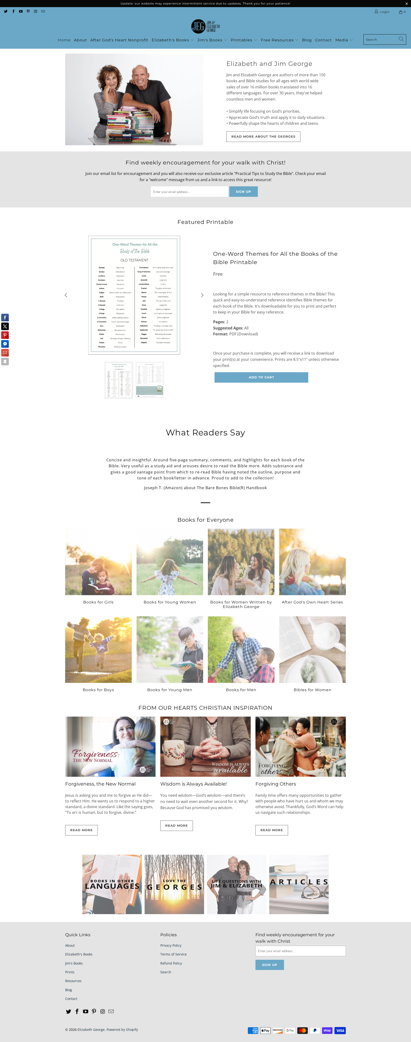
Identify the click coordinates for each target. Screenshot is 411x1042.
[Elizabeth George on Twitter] (6, 12)
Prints (69, 972)
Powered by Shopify (122, 1029)
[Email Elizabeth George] (43, 12)
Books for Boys (98, 654)
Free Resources (278, 40)
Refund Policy (171, 963)
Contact (323, 40)
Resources (73, 981)
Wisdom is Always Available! (193, 784)
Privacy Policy (170, 945)
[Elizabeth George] (205, 26)
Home (64, 40)
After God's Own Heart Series (312, 569)
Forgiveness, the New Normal (100, 784)
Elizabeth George (91, 1029)
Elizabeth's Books (171, 40)
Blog (307, 40)
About (80, 40)
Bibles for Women (312, 654)
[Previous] (66, 295)
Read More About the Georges (263, 136)
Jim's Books (210, 40)
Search (165, 972)
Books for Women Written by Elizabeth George (241, 569)
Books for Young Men (170, 654)
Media (342, 40)
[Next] (202, 295)
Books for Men (241, 654)
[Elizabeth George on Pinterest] (28, 12)
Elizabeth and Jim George (269, 64)
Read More (81, 830)
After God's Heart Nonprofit (119, 40)
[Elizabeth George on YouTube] (21, 12)
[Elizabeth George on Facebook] (13, 12)
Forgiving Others (275, 784)
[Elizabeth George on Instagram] (35, 12)
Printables (242, 40)
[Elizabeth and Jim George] (134, 99)
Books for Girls (98, 569)
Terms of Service (173, 954)
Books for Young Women (170, 569)
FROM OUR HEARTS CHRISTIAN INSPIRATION (205, 707)
